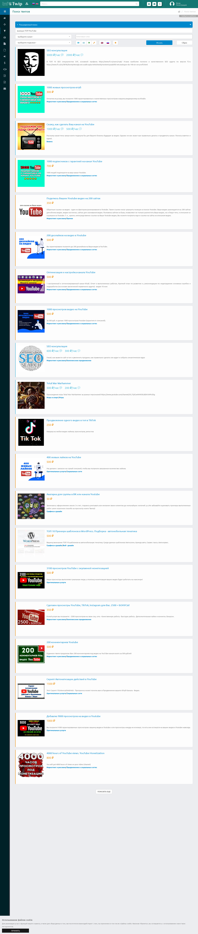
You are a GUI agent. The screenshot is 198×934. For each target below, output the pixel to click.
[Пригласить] (27, 3)
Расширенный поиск (28, 24)
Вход (178, 3)
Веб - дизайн (68, 545)
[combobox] (43, 36)
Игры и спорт (52, 397)
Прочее (70, 218)
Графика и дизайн (54, 511)
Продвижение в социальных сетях (82, 101)
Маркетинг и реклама (56, 101)
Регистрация (181, 5)
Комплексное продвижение (79, 360)
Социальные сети (74, 471)
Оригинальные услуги (56, 471)
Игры (61, 397)
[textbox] (83, 36)
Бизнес (50, 141)
